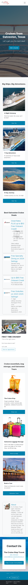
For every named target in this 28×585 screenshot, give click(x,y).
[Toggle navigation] (25, 2)
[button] (8, 573)
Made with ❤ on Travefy (17, 582)
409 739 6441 (14, 555)
